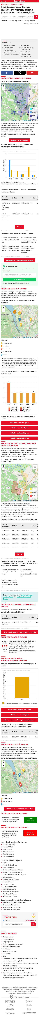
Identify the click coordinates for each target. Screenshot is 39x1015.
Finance (6, 920)
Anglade (32, 21)
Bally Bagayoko (8, 942)
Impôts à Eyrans (8, 882)
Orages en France (8, 939)
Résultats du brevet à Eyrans (12, 907)
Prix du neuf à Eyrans (9, 894)
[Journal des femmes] (10, 1001)
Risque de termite (26, 56)
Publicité (30, 987)
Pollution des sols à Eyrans (19, 438)
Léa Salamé (7, 954)
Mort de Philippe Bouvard (11, 946)
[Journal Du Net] (10, 1005)
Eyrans (5, 863)
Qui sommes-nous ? (7, 987)
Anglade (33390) (8, 852)
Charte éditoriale (22, 987)
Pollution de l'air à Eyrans (19, 428)
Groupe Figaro (12, 993)
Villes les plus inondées (19, 140)
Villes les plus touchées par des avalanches (19, 720)
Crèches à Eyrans (8, 884)
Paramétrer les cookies (11, 991)
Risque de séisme (8, 47)
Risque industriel (25, 52)
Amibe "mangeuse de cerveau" (13, 944)
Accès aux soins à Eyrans (11, 891)
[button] (3, 85)
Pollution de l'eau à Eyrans (19, 433)
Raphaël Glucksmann (10, 951)
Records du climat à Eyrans (19, 423)
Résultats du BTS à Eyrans (11, 910)
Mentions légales (29, 991)
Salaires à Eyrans (8, 877)
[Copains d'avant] (10, 1009)
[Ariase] (10, 1013)
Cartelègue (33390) (9, 844)
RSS (14, 989)
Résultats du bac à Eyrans (11, 905)
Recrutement (19, 989)
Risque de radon (25, 45)
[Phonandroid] (29, 1013)
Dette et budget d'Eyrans (11, 879)
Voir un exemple (31, 920)
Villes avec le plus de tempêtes (19, 710)
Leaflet (14, 120)
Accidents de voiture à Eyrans (12, 872)
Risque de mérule (25, 54)
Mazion (20, 21)
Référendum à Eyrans (10, 896)
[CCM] (29, 1001)
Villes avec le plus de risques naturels (19, 260)
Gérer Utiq (21, 991)
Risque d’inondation (9, 45)
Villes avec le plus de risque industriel (19, 809)
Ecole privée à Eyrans (10, 887)
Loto (4, 956)
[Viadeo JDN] (29, 1009)
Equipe (15, 987)
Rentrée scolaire (8, 937)
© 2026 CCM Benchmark (24, 993)
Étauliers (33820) (8, 854)
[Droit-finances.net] (29, 1005)
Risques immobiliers (17, 4)
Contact (35, 987)
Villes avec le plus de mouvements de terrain (19, 632)
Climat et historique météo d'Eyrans (14, 875)
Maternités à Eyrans (9, 889)
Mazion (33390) (8, 847)
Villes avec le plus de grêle (19, 715)
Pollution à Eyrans (8, 867)
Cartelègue (12, 21)
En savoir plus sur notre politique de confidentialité (16, 283)
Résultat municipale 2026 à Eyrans (14, 902)
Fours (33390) (7, 849)
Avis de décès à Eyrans (10, 865)
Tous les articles (8, 989)
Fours (26, 21)
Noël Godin (6, 949)
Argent (6, 4)
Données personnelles (29, 989)
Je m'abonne (18, 279)
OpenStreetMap (27, 120)
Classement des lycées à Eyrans (13, 870)
